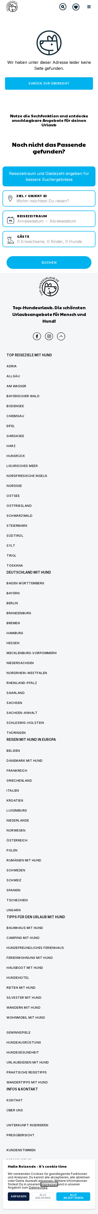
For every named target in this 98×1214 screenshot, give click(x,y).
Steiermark (17, 526)
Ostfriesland (19, 506)
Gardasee (15, 436)
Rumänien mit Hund (24, 860)
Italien (13, 790)
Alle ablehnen (43, 1196)
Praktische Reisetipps (27, 1072)
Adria (12, 366)
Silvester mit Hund (24, 997)
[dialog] (49, 1184)
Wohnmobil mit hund (26, 1017)
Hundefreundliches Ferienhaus (35, 948)
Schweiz (14, 880)
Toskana (15, 565)
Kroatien (15, 800)
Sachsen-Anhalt (22, 713)
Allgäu (13, 376)
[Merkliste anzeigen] (75, 6)
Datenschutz (38, 1187)
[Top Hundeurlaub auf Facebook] (37, 336)
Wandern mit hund (23, 1007)
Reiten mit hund (21, 987)
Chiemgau (15, 416)
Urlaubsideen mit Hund (28, 1062)
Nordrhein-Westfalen (27, 673)
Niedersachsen (20, 663)
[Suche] (62, 6)
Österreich (17, 840)
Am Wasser (16, 386)
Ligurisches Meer (22, 466)
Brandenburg (19, 613)
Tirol (12, 555)
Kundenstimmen (21, 1150)
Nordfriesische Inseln (27, 476)
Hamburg (15, 633)
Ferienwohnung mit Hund (30, 958)
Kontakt (15, 1100)
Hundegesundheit (23, 1052)
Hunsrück (16, 456)
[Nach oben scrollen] (61, 336)
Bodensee (15, 406)
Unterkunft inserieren (27, 1125)
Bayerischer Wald (23, 396)
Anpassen (18, 1196)
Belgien (13, 751)
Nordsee (14, 486)
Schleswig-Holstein (25, 723)
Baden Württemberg (25, 583)
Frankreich (17, 770)
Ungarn (14, 910)
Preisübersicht (20, 1135)
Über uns (15, 1110)
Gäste (23, 236)
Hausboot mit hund (25, 968)
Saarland (16, 693)
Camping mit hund (23, 938)
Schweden (16, 870)
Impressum (49, 1184)
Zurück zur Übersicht (48, 83)
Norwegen (16, 830)
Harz (11, 446)
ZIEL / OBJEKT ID (31, 195)
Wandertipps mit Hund (27, 1082)
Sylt (11, 545)
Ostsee (13, 496)
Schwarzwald (20, 516)
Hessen (13, 643)
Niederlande (18, 820)
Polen (12, 850)
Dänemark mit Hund (25, 760)
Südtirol (15, 535)
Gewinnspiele (18, 1032)
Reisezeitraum (32, 216)
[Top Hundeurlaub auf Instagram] (49, 336)
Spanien (14, 890)
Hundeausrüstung (24, 1042)
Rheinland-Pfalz (22, 683)
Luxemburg (17, 810)
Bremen (13, 623)
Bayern (13, 593)
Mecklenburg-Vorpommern (32, 653)
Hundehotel (18, 978)
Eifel (11, 426)
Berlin (12, 603)
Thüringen (16, 733)
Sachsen (14, 703)
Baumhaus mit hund (25, 928)
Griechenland (19, 780)
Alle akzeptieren (73, 1196)
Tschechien (17, 900)
